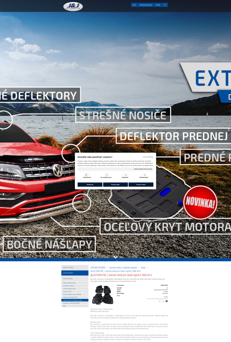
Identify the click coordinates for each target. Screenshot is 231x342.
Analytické (125, 177)
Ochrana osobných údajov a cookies (143, 169)
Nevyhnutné (87, 177)
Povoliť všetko (141, 184)
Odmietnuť (90, 184)
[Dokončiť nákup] (165, 5)
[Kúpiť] (167, 301)
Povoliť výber (115, 184)
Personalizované (106, 177)
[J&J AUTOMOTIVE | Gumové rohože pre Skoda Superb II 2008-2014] (103, 295)
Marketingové (144, 177)
